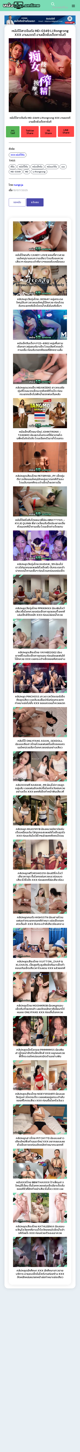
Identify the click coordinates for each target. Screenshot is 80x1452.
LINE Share (66, 131)
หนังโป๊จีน (20, 155)
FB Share (48, 132)
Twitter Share (30, 132)
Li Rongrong (39, 171)
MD (26, 171)
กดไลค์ (13, 132)
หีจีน (13, 166)
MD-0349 (16, 171)
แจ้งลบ (35, 202)
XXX (13, 155)
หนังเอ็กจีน (37, 166)
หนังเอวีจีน (52, 166)
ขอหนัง (17, 202)
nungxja (18, 185)
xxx (63, 166)
